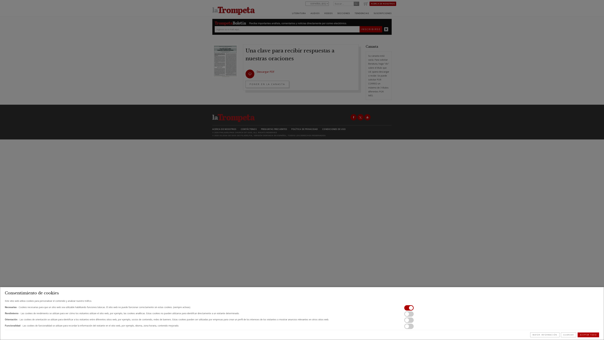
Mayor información (545, 335)
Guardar (568, 335)
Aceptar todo (588, 335)
